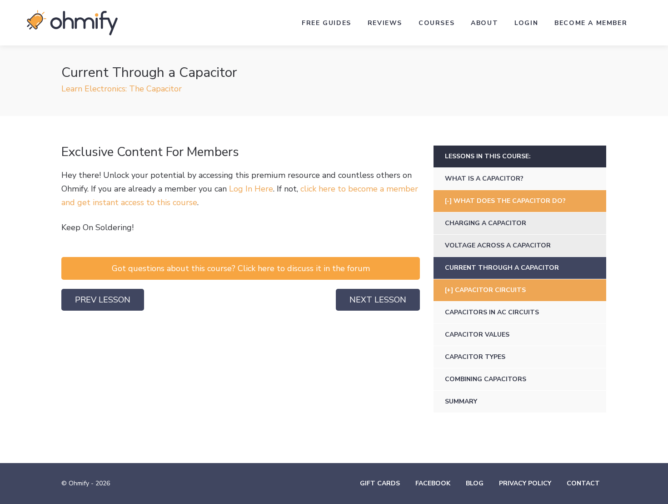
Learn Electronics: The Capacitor (121, 88)
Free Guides (326, 23)
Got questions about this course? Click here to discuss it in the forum (241, 268)
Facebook (432, 483)
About (484, 23)
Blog (475, 483)
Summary (461, 401)
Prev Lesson (102, 299)
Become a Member (590, 23)
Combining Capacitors (485, 379)
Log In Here (251, 188)
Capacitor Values (477, 334)
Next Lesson (377, 299)
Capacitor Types (475, 357)
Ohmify (72, 23)
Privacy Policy (525, 483)
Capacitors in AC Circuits (492, 312)
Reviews (385, 23)
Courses (436, 23)
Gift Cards (380, 483)
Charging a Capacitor (485, 223)
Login (526, 23)
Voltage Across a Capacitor (498, 245)
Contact (583, 483)
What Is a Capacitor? (484, 178)
